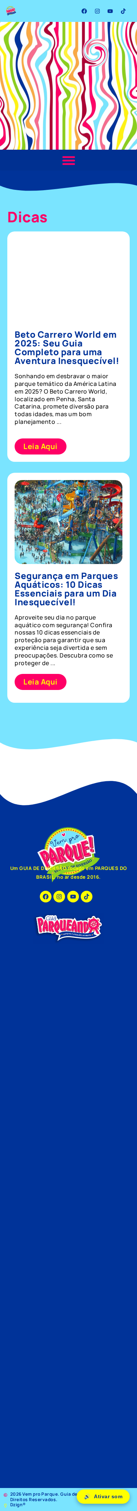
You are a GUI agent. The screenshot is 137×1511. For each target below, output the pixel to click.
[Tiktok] (123, 10)
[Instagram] (97, 10)
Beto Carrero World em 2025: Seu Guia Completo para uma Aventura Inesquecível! (67, 347)
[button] (68, 160)
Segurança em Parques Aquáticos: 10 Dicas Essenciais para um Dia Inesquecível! (66, 588)
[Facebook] (84, 10)
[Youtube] (110, 10)
